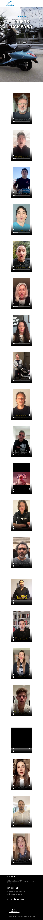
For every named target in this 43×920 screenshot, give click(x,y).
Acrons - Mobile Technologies (27, 916)
